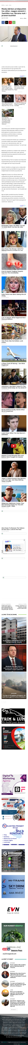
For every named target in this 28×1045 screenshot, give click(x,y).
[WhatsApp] (13, 22)
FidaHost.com (23, 1044)
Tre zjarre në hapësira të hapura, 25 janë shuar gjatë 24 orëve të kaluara (14, 696)
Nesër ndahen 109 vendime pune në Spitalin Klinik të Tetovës (14, 641)
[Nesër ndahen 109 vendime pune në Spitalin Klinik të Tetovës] (14, 630)
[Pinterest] (10, 22)
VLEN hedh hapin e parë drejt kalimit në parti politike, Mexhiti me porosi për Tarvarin (7, 607)
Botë (10, 5)
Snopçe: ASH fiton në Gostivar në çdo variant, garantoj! (21, 607)
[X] (6, 22)
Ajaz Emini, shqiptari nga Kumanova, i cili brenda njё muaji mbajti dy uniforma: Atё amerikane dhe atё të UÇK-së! (17, 1003)
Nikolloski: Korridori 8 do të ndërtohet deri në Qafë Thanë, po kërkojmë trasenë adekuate (14, 668)
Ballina (3, 5)
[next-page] (5, 702)
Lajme (7, 5)
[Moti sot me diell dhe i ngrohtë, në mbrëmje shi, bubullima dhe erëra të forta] (5, 993)
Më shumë (13, 1009)
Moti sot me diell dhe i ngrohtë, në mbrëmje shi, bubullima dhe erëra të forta (17, 994)
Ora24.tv (5, 1042)
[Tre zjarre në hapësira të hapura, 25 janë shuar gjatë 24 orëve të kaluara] (14, 685)
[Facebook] (3, 22)
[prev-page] (3, 702)
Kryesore (13, 638)
